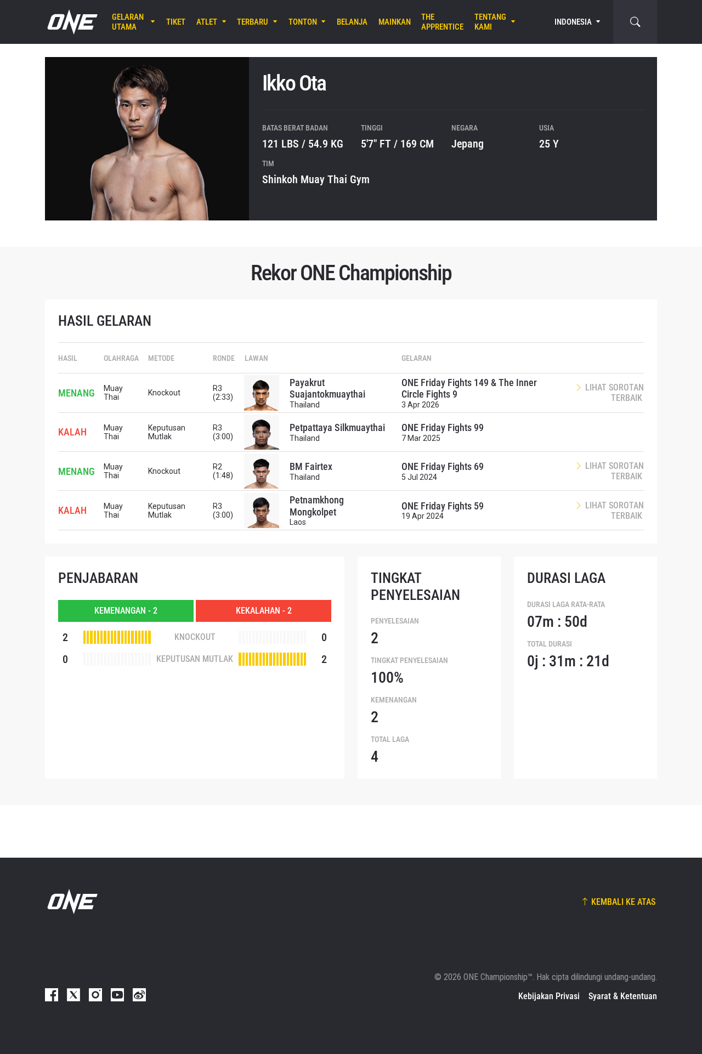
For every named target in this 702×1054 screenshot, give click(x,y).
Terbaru (252, 22)
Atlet (206, 22)
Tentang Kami (490, 22)
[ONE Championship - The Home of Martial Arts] (71, 22)
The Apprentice (442, 22)
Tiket (175, 22)
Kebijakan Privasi (549, 996)
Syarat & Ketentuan (622, 996)
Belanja (352, 22)
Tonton (302, 22)
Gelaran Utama (128, 22)
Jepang (467, 143)
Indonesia (573, 22)
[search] (635, 22)
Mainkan (394, 22)
